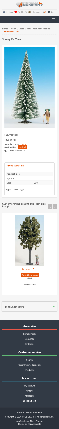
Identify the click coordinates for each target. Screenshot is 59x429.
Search (29, 359)
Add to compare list (16, 150)
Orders (29, 390)
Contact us (29, 344)
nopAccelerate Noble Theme (29, 421)
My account (29, 385)
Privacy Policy (29, 333)
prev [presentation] (50, 206)
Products (29, 370)
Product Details (15, 165)
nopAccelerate (34, 424)
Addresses (29, 395)
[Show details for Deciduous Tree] (29, 240)
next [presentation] (55, 206)
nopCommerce (35, 412)
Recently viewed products (29, 365)
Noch (23, 144)
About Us (29, 339)
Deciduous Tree (29, 269)
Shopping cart (29, 400)
